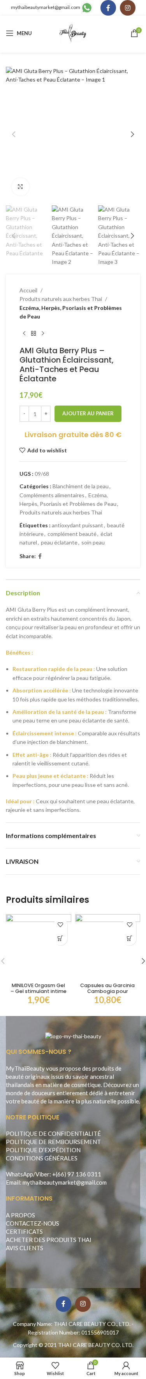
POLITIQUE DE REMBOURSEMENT (53, 1141)
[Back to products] (33, 333)
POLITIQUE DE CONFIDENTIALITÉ (53, 1133)
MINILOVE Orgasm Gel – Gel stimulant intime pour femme (39, 991)
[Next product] (42, 333)
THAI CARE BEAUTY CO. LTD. (96, 1345)
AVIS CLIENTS (24, 1247)
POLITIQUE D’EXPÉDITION (43, 1149)
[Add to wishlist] (60, 925)
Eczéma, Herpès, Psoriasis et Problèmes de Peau (70, 312)
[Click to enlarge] (20, 187)
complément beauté (72, 533)
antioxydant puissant (77, 525)
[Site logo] (73, 32)
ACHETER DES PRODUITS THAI (48, 1239)
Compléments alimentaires (51, 495)
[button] (13, 134)
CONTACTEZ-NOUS (32, 1223)
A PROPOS (20, 1215)
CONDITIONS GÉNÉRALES (41, 1158)
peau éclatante (59, 542)
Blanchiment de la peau (81, 486)
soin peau (93, 542)
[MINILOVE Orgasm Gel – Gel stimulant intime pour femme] (38, 947)
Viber (42, 1174)
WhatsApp (19, 1174)
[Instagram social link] (127, 8)
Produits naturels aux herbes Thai (60, 298)
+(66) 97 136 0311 (76, 1174)
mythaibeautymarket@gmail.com (45, 7)
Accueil (28, 290)
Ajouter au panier (88, 413)
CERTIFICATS (24, 1231)
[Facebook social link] (108, 8)
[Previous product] (24, 333)
